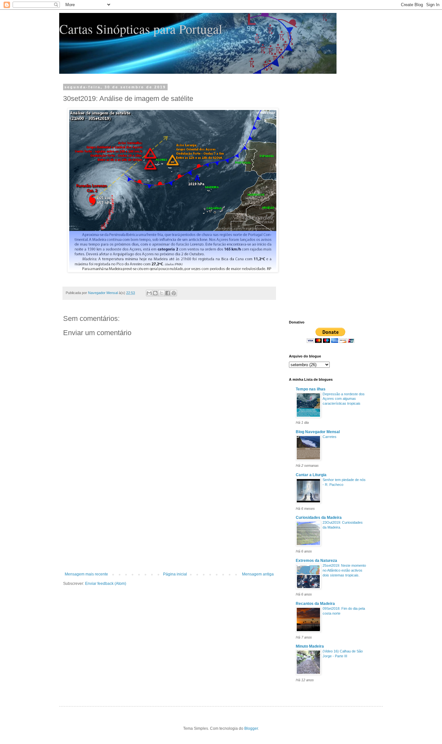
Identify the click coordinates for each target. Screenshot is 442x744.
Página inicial (175, 574)
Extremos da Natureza (316, 560)
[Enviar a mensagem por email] (149, 293)
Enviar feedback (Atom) (105, 583)
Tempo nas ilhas (311, 389)
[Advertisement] (169, 523)
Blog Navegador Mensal (318, 432)
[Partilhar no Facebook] (167, 293)
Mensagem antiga (258, 574)
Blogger (251, 728)
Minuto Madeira (310, 646)
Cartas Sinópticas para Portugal (140, 28)
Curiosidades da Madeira (319, 517)
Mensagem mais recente (86, 574)
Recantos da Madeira (315, 603)
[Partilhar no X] (161, 293)
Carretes (330, 437)
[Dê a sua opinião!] (155, 293)
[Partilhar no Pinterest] (174, 293)
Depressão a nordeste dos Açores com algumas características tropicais (344, 399)
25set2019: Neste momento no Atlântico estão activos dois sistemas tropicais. (344, 570)
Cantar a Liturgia (311, 475)
